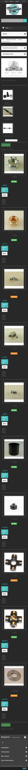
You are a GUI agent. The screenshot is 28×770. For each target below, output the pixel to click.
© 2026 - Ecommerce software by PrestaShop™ (12, 765)
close (24, 768)
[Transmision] (7, 128)
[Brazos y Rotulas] (7, 94)
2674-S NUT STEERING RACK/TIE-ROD (14, 175)
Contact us (11, 1)
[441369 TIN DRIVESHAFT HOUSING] (14, 449)
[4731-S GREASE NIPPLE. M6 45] (14, 279)
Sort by (3, 140)
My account (5, 756)
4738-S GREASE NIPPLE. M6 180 (14, 404)
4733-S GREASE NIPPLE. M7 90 (14, 347)
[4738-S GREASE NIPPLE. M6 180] (14, 392)
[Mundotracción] (14, 9)
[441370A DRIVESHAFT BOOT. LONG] (14, 505)
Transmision (8, 136)
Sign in (6, 1)
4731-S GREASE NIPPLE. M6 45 (14, 290)
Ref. (12, 177)
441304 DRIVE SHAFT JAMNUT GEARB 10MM (14, 233)
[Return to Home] (2, 40)
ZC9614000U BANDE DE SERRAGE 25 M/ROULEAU (14, 688)
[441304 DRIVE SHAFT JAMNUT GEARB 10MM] (14, 220)
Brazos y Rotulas (8, 103)
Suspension (7, 119)
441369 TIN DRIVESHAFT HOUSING (14, 461)
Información (8, 54)
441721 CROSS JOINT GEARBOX (14, 631)
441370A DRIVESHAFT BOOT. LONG (14, 517)
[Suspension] (7, 111)
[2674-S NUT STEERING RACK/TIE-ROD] (14, 163)
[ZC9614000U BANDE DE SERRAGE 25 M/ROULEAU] (14, 676)
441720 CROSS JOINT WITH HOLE (14, 574)
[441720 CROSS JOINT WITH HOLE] (14, 562)
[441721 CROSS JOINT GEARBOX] (14, 619)
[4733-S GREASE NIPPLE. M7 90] (14, 335)
